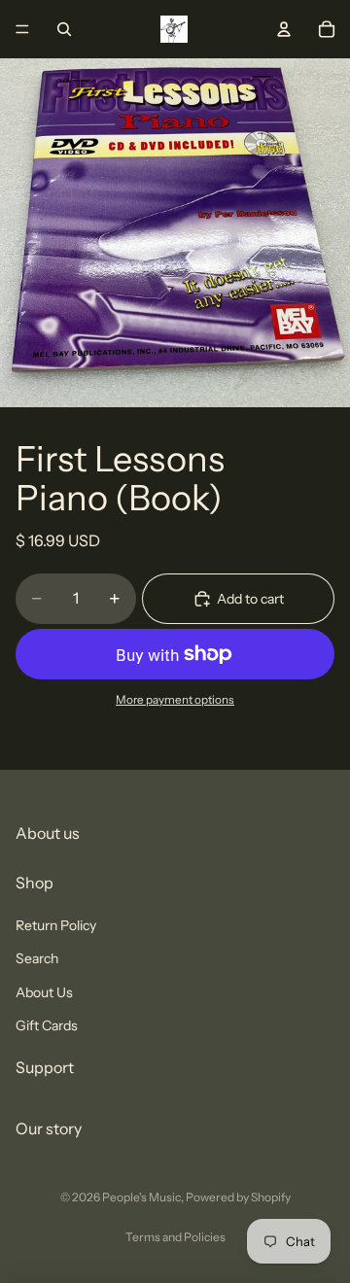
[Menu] (22, 29)
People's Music (141, 1197)
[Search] (64, 29)
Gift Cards (47, 1025)
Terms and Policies (175, 1237)
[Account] (283, 29)
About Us (44, 992)
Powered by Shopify (238, 1197)
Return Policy (56, 925)
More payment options (175, 700)
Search (37, 958)
